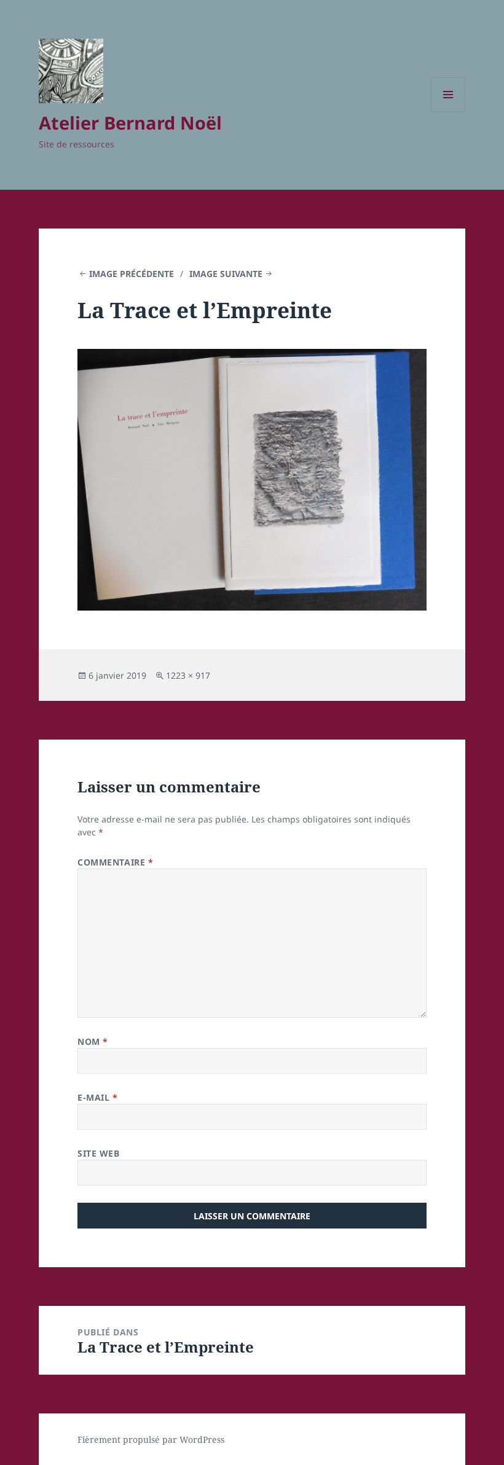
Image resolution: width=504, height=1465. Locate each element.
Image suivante (225, 273)
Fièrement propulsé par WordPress (150, 1439)
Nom (92, 1041)
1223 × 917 (188, 675)
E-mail (97, 1097)
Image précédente (131, 273)
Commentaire (115, 862)
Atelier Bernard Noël (130, 123)
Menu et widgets (448, 111)
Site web (98, 1153)
